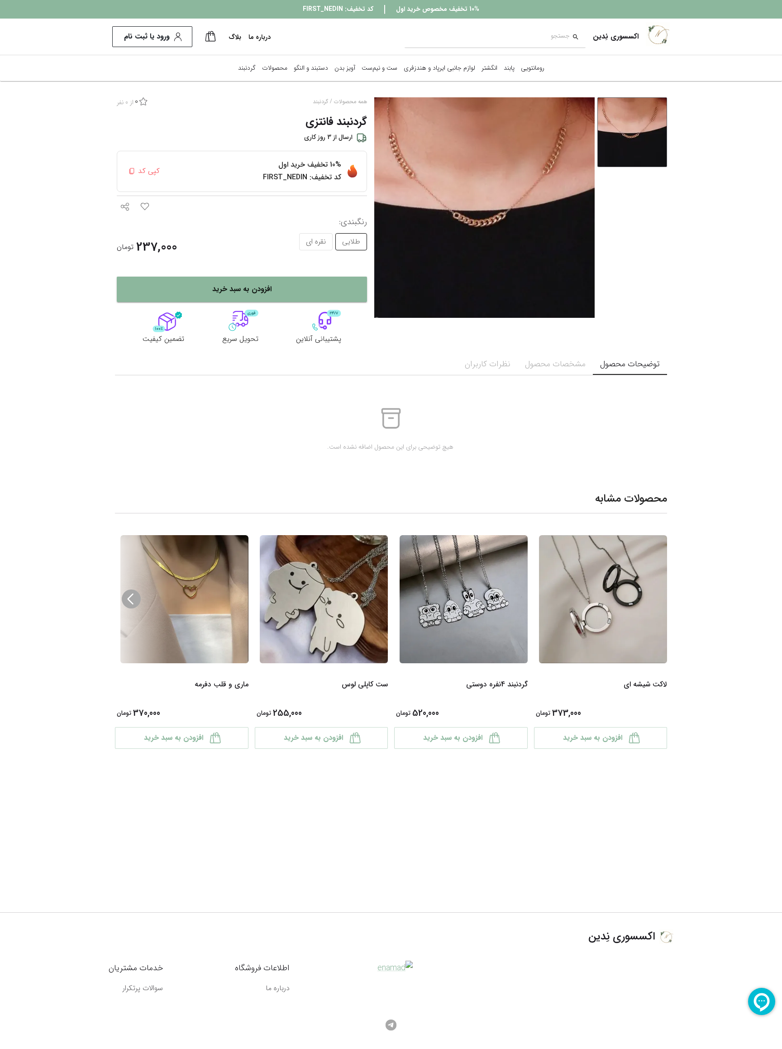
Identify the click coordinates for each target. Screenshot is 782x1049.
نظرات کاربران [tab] (487, 364)
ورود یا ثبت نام (147, 36)
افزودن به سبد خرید (242, 289)
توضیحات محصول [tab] (630, 364)
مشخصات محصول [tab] (555, 364)
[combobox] (487, 37)
